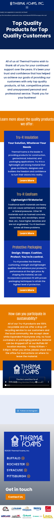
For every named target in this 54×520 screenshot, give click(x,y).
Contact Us (15, 497)
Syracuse (15, 470)
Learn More (27, 180)
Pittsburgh (16, 476)
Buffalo (13, 458)
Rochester (16, 464)
